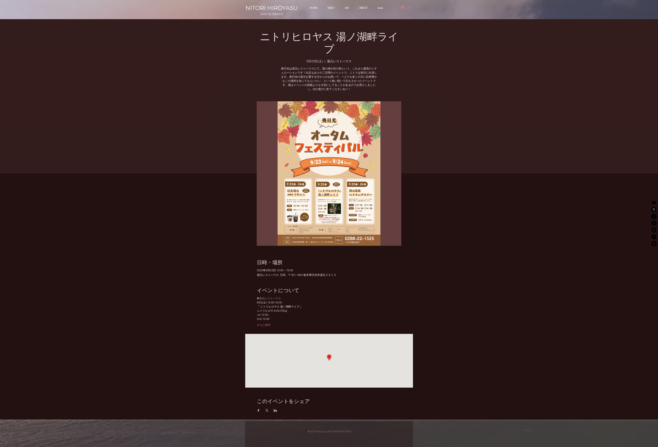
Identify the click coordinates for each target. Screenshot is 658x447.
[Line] (653, 243)
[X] (653, 209)
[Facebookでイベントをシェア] (258, 410)
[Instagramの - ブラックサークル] (653, 216)
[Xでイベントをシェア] (267, 410)
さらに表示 (264, 325)
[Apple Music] (653, 236)
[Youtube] (653, 202)
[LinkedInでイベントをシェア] (275, 410)
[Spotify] (653, 230)
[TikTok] (653, 223)
